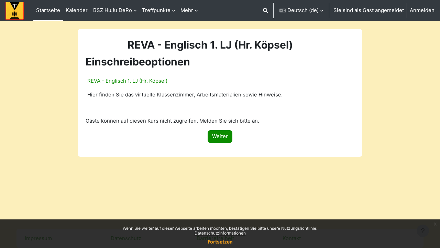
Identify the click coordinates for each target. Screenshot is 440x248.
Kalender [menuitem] (77, 10)
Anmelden (422, 10)
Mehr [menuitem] (186, 10)
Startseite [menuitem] (48, 10)
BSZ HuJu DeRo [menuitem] (112, 10)
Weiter (220, 136)
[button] (266, 10)
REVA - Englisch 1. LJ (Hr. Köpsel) (127, 81)
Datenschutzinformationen (220, 233)
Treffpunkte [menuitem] (156, 10)
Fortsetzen (220, 242)
